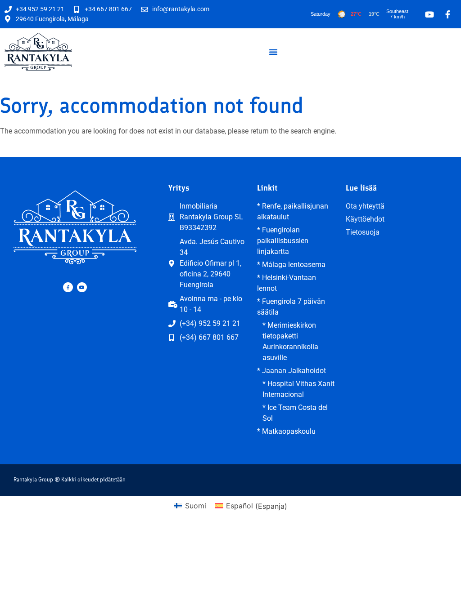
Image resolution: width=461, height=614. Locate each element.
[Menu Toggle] (273, 51)
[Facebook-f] (68, 287)
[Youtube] (82, 287)
